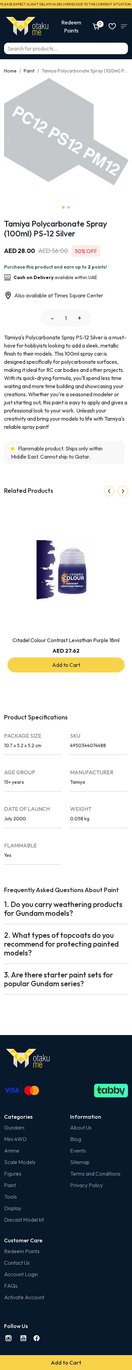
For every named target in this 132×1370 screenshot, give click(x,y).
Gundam (14, 1127)
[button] (8, 141)
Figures (12, 1173)
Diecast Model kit (24, 1219)
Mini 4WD (15, 1139)
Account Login (21, 1274)
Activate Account (24, 1297)
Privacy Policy (86, 1185)
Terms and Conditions (95, 1173)
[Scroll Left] (109, 491)
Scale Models (20, 1162)
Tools (10, 1196)
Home (10, 71)
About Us (81, 1127)
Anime (11, 1150)
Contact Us (17, 1262)
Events (78, 1150)
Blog (75, 1139)
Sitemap (80, 1162)
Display (12, 1208)
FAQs (11, 1285)
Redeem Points (22, 1251)
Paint (29, 71)
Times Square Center (78, 295)
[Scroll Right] (123, 491)
